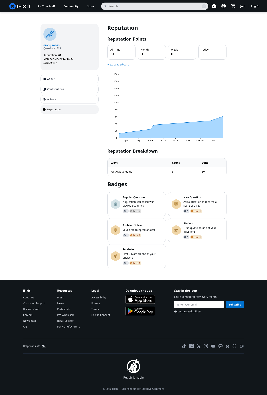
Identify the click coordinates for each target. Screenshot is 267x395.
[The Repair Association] (242, 346)
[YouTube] (213, 346)
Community (71, 6)
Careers (28, 315)
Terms (95, 309)
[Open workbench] (214, 6)
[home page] (20, 6)
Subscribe (235, 304)
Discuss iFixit (31, 309)
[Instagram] (206, 346)
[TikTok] (184, 346)
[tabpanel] (166, 146)
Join (242, 6)
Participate (63, 309)
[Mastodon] (220, 346)
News (60, 303)
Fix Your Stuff (46, 6)
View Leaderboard (118, 64)
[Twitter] (199, 346)
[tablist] (70, 94)
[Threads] (234, 346)
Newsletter (29, 320)
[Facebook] (191, 346)
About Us (28, 297)
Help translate (31, 346)
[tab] (70, 79)
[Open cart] (233, 6)
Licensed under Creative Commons (143, 388)
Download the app (139, 291)
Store (90, 6)
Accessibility (98, 297)
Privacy (95, 303)
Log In (255, 6)
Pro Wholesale (65, 315)
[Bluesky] (227, 346)
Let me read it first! (189, 311)
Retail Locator (65, 320)
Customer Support (34, 303)
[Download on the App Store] (140, 299)
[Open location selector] (223, 6)
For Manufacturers (68, 326)
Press (60, 297)
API (25, 326)
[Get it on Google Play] (140, 311)
